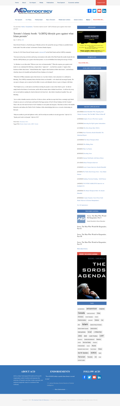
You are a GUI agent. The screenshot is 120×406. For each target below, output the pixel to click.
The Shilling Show (88, 144)
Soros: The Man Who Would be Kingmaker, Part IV (91, 243)
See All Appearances (82, 205)
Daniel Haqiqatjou (89, 316)
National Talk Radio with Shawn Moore (93, 158)
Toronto (36, 124)
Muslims (99, 339)
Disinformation (82, 320)
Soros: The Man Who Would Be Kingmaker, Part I (96, 217)
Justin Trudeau (93, 336)
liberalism (80, 339)
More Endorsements (60, 389)
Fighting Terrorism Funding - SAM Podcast (95, 179)
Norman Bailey (87, 342)
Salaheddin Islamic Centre (83, 349)
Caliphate (101, 309)
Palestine (95, 342)
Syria (100, 353)
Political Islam (81, 345)
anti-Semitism (81, 309)
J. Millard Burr (98, 332)
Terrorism (81, 357)
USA (100, 357)
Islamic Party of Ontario (96, 324)
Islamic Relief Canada (83, 328)
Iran (102, 320)
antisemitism (92, 309)
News (26, 121)
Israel (90, 332)
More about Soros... (82, 249)
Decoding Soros (88, 153)
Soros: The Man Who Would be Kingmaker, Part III (91, 235)
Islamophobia (81, 332)
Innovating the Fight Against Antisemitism (94, 123)
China (98, 313)
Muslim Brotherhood (89, 339)
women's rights (81, 360)
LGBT (32, 124)
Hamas (97, 320)
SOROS (93, 353)
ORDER (89, 254)
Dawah (21, 124)
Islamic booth (27, 124)
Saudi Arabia (93, 349)
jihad (85, 336)
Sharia (100, 349)
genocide (90, 320)
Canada (81, 313)
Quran (88, 345)
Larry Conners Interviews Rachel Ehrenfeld (95, 167)
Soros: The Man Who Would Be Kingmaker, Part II (92, 227)
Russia (94, 346)
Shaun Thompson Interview (91, 162)
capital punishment (91, 313)
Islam (85, 324)
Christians (80, 317)
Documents (22, 121)
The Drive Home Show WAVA (92, 128)
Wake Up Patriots (87, 149)
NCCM (79, 342)
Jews (80, 336)
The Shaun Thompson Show (91, 140)
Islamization (94, 328)
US (95, 357)
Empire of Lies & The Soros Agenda (93, 119)
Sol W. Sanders (83, 353)
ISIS (79, 324)
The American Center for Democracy (40, 400)
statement (41, 52)
